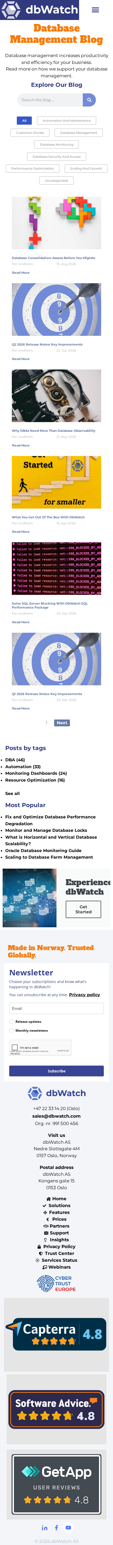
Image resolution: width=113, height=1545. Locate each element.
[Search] (89, 100)
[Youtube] (68, 1527)
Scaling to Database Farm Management (49, 857)
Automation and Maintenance (67, 121)
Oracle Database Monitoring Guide (43, 850)
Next (62, 722)
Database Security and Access (57, 157)
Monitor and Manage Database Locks (46, 830)
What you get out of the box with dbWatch (48, 517)
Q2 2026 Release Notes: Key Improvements (47, 344)
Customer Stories (30, 133)
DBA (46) (15, 759)
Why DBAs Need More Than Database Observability (53, 431)
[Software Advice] (56, 1409)
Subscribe (56, 1070)
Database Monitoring (56, 144)
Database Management (78, 133)
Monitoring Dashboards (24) (36, 773)
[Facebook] (56, 1527)
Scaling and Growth (86, 168)
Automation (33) (23, 766)
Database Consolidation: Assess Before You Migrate (53, 258)
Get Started (83, 909)
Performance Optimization (32, 168)
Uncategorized (56, 181)
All (24, 121)
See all (12, 793)
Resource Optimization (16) (35, 780)
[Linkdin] (44, 1527)
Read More (21, 273)
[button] (95, 10)
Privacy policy (84, 994)
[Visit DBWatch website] (39, 10)
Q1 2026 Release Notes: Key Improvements (47, 694)
